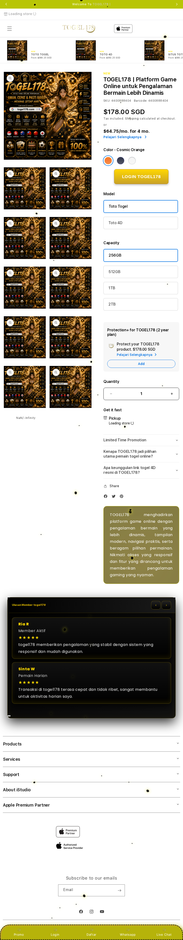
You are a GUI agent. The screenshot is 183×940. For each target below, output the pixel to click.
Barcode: (140, 100)
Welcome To (91, 4)
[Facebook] (106, 497)
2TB (112, 304)
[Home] (78, 29)
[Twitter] (115, 497)
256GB (115, 255)
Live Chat (164, 934)
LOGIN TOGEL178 (141, 176)
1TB (111, 288)
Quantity (111, 381)
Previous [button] (6, 4)
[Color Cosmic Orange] (108, 160)
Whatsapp (128, 934)
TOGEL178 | (101, 4)
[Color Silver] (132, 160)
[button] (9, 28)
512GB (114, 271)
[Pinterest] (122, 497)
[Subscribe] (119, 890)
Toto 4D (115, 223)
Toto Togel (118, 206)
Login (55, 934)
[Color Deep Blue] (120, 160)
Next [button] (176, 4)
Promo (19, 934)
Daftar (91, 934)
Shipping (132, 118)
